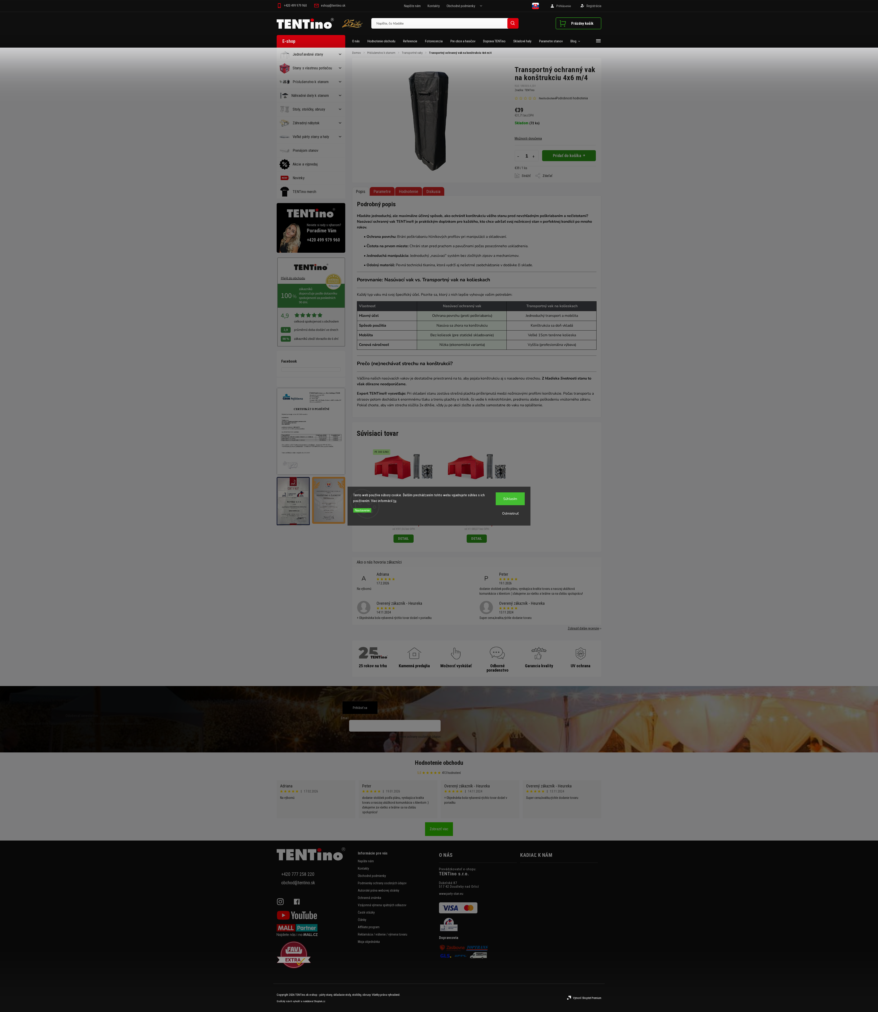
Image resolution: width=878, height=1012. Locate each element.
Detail (403, 539)
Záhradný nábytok (306, 123)
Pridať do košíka (567, 155)
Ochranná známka (369, 898)
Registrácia (593, 6)
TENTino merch (304, 191)
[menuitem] (358, 41)
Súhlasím (510, 499)
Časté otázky (366, 912)
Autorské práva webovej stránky (378, 890)
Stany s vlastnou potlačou (312, 68)
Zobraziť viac (439, 829)
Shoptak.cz (319, 1001)
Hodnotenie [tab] (408, 191)
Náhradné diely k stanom (310, 95)
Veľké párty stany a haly (311, 136)
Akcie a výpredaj (305, 164)
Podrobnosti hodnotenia (572, 98)
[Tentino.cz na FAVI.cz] (315, 955)
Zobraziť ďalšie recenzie (583, 628)
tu (394, 501)
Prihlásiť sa (360, 708)
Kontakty (434, 6)
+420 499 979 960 (323, 240)
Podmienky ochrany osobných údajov (382, 883)
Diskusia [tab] (433, 191)
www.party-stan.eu (451, 893)
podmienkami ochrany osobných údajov (415, 736)
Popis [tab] (360, 191)
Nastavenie (362, 510)
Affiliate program (369, 927)
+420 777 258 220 (297, 874)
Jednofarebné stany (308, 54)
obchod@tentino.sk (298, 882)
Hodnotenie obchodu (439, 762)
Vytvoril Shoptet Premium (587, 998)
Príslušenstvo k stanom (311, 81)
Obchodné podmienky (461, 6)
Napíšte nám (412, 6)
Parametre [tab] (382, 191)
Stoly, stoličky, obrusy (309, 109)
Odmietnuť (510, 513)
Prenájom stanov (306, 150)
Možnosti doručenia (528, 138)
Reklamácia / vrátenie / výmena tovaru (382, 934)
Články (362, 920)
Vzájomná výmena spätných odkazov (382, 905)
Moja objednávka (369, 942)
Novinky (299, 178)
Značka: (524, 90)
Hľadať (513, 23)
